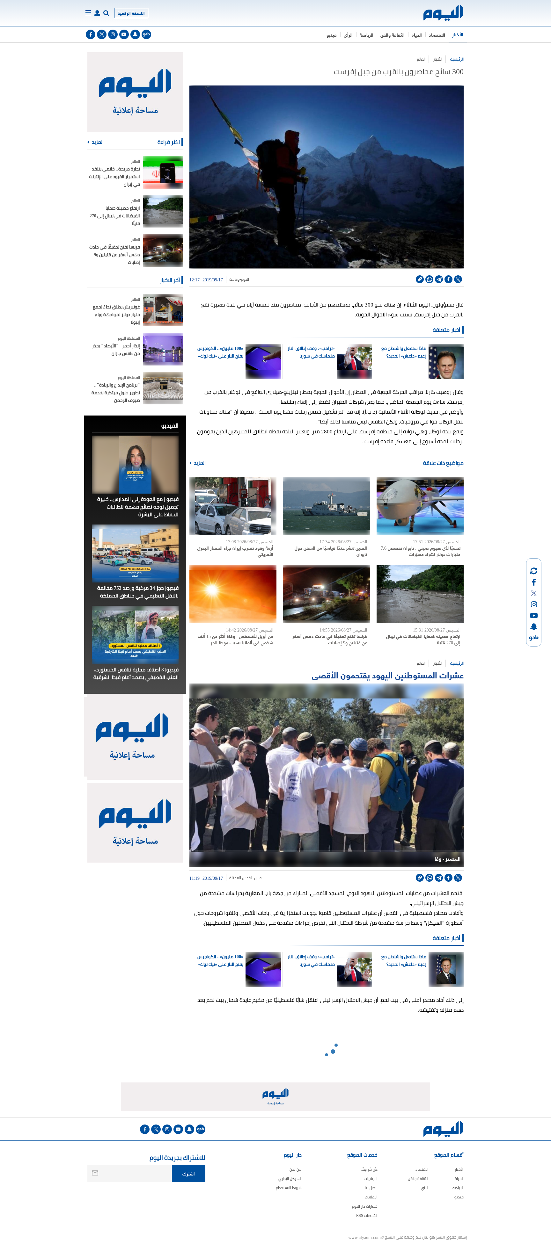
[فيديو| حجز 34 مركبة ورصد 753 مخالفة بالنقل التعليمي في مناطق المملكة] (135, 553)
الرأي (348, 34)
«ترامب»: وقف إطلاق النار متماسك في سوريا (311, 352)
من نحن (296, 1169)
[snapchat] (135, 34)
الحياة (417, 34)
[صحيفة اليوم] (437, 13)
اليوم (245, 279)
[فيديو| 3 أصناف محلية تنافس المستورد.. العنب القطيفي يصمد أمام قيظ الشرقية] (135, 635)
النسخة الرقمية (131, 13)
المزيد (199, 463)
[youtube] (124, 34)
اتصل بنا (371, 1187)
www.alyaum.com (364, 1237)
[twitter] (102, 34)
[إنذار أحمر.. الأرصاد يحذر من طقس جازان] (163, 349)
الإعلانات (371, 1197)
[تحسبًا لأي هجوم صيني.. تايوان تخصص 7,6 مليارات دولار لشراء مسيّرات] (420, 506)
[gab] (146, 34)
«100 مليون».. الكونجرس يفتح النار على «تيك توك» (220, 352)
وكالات (234, 279)
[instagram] (113, 34)
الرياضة (366, 34)
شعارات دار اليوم (365, 1206)
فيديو (332, 34)
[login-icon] (97, 13)
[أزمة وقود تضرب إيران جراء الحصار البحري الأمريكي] (232, 506)
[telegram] (439, 279)
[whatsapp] (429, 279)
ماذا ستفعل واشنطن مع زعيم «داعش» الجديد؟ (403, 352)
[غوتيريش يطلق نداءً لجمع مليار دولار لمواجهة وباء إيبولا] (163, 310)
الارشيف (371, 1178)
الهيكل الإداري (290, 1178)
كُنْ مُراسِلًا (369, 1169)
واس (257, 877)
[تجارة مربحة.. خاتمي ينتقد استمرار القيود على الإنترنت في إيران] (163, 172)
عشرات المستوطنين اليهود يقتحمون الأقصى (387, 674)
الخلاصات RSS (367, 1215)
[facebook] (90, 34)
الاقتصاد (437, 34)
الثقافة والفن (392, 34)
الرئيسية (457, 59)
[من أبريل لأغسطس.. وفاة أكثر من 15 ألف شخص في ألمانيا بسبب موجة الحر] (232, 594)
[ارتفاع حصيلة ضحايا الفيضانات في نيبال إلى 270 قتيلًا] (420, 594)
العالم (421, 59)
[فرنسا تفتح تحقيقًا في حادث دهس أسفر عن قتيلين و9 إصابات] (326, 594)
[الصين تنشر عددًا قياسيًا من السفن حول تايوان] (326, 506)
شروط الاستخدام (289, 1187)
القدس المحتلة (241, 877)
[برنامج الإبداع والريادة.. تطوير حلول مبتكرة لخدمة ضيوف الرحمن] (163, 388)
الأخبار (457, 34)
